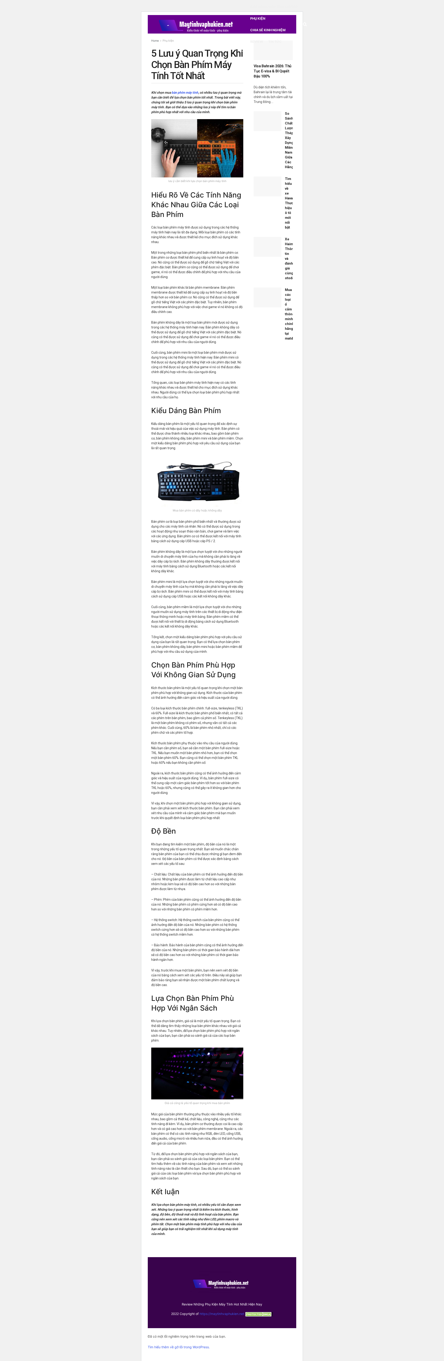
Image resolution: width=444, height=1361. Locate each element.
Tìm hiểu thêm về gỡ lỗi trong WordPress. (179, 1347)
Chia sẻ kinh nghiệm (268, 30)
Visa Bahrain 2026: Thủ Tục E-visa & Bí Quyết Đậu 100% (272, 71)
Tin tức (275, 41)
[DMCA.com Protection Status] (258, 1314)
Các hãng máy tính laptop (274, 7)
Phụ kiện (257, 18)
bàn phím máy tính (185, 92)
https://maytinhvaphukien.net (222, 1314)
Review (256, 41)
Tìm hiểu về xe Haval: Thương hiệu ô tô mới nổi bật (291, 203)
